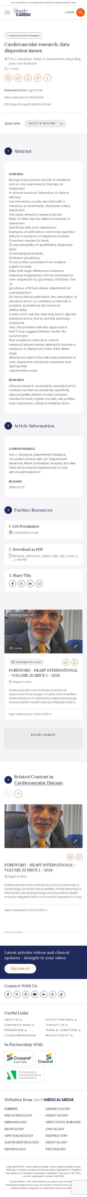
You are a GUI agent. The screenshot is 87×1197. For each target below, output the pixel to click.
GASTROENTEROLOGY (21, 1142)
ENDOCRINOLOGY (18, 1115)
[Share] (8, 78)
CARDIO (10, 1109)
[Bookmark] (28, 78)
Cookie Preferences (20, 1035)
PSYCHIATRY (56, 1149)
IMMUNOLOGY (15, 1122)
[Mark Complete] (18, 78)
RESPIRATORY (57, 1136)
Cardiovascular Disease (23, 35)
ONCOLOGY (55, 1129)
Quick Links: (12, 123)
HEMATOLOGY (57, 1115)
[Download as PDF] (47, 78)
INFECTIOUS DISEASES (63, 1122)
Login (69, 12)
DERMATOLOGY (58, 1109)
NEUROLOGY (14, 1129)
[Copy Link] (37, 78)
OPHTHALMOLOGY (18, 1136)
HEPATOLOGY (56, 1142)
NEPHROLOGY (15, 1149)
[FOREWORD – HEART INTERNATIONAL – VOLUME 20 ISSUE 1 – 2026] (43, 826)
